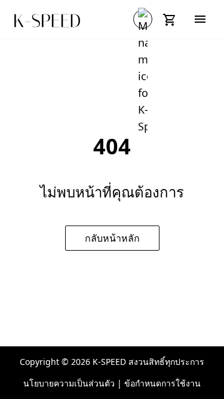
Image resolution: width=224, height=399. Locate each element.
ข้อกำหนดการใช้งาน (162, 383)
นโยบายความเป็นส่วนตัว (69, 383)
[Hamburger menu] (200, 19)
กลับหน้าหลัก (112, 238)
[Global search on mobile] (142, 19)
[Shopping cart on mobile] (171, 19)
